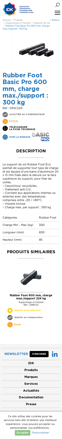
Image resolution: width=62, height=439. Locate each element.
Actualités (31, 390)
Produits (18, 20)
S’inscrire (39, 354)
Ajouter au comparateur (27, 114)
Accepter (23, 432)
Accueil (7, 20)
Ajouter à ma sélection (27, 310)
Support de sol (42, 23)
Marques (31, 377)
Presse (31, 404)
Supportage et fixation (18, 23)
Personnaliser (40, 432)
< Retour (54, 20)
